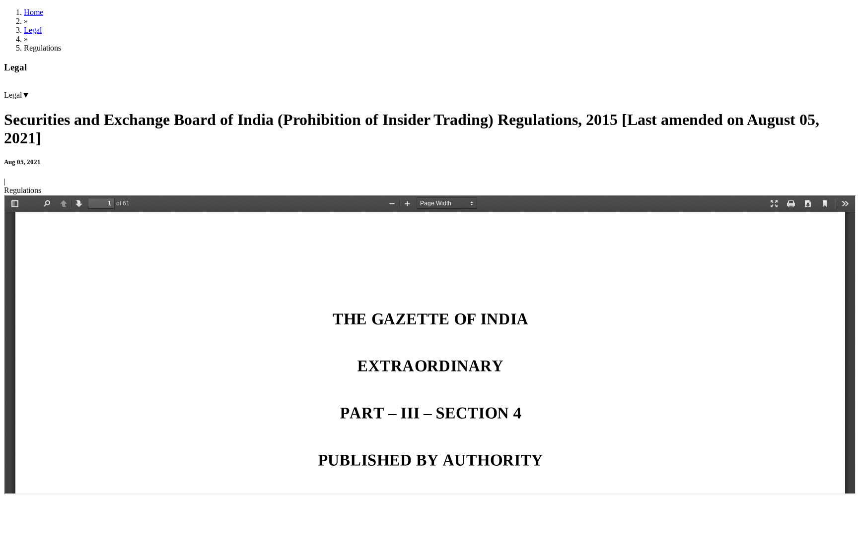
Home (33, 12)
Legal (33, 30)
